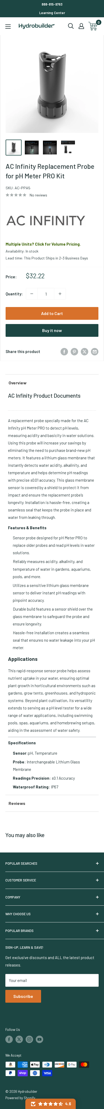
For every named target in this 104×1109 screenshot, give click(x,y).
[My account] (81, 26)
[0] (93, 26)
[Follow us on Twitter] (19, 1039)
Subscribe (23, 996)
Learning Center (52, 13)
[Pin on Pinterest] (74, 351)
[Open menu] (8, 26)
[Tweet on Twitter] (84, 351)
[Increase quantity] (60, 293)
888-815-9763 (52, 4)
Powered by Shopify (20, 1098)
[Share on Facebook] (64, 351)
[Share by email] (94, 351)
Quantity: (14, 293)
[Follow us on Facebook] (9, 1039)
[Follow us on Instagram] (29, 1039)
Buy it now (52, 330)
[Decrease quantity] (31, 293)
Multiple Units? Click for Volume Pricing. (43, 244)
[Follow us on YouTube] (39, 1039)
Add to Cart (52, 313)
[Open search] (71, 26)
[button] (50, 1104)
